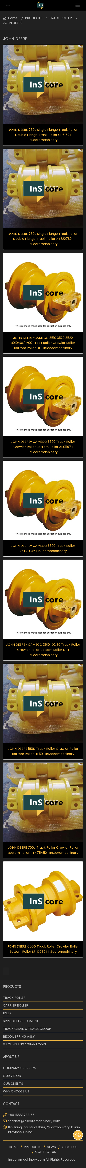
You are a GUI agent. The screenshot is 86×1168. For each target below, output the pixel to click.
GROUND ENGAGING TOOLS (24, 1044)
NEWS (51, 1147)
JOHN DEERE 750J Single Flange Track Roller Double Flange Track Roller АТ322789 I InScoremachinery (43, 238)
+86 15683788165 (21, 1115)
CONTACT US (45, 1151)
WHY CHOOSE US (16, 1091)
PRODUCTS (33, 18)
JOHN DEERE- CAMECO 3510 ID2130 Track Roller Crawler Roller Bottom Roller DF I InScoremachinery (43, 649)
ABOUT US (69, 1147)
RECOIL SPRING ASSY (19, 1036)
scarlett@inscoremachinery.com (34, 1121)
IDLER (7, 1013)
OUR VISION (12, 1076)
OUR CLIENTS (13, 1083)
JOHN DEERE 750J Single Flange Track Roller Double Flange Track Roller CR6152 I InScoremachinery (43, 134)
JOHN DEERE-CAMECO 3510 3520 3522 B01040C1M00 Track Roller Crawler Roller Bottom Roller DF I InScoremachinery (43, 343)
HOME (13, 1147)
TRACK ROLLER (60, 18)
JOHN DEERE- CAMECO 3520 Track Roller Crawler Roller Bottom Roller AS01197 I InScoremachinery (43, 446)
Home (12, 18)
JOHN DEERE (12, 23)
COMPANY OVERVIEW (19, 1068)
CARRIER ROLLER (15, 1005)
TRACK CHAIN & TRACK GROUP (27, 1028)
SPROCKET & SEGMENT (21, 1021)
